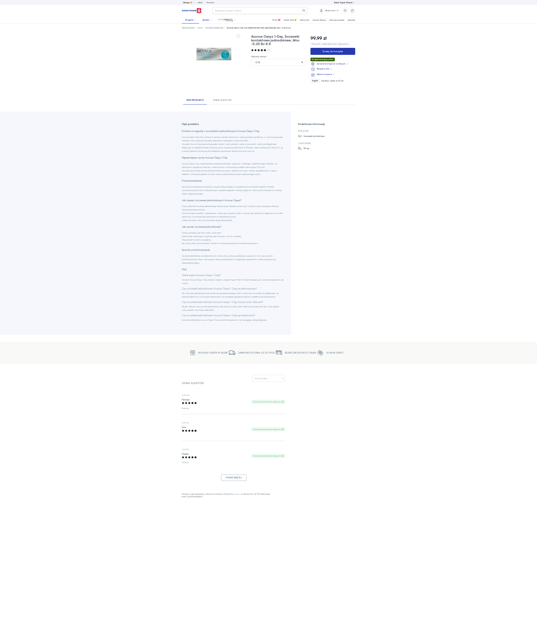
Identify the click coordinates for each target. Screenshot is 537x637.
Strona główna (188, 28)
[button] (226, 20)
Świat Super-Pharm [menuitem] (343, 2)
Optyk (200, 28)
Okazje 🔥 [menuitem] (187, 2)
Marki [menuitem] (200, 2)
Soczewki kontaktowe (215, 28)
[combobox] (260, 10)
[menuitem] (190, 20)
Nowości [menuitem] (210, 2)
